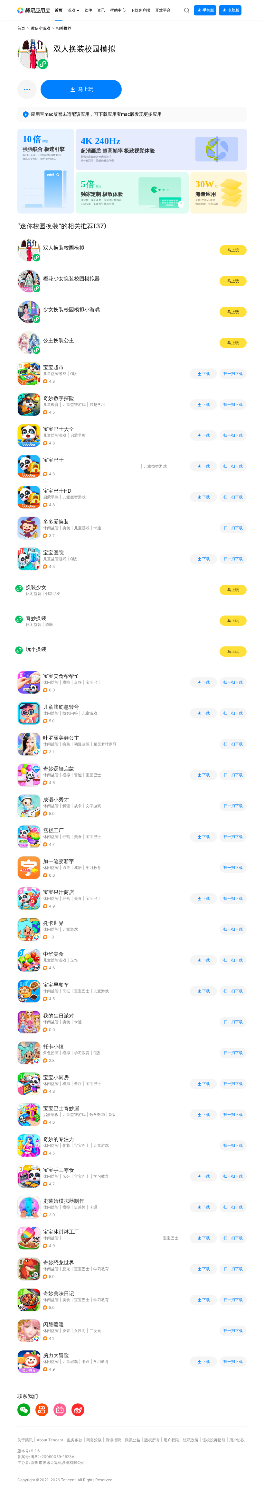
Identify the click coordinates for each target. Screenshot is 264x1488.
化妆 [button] (66, 1145)
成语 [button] (78, 867)
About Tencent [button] (50, 1440)
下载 (206, 373)
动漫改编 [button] (82, 744)
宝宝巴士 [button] (93, 682)
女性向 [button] (80, 1330)
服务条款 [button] (74, 1440)
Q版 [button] (96, 1052)
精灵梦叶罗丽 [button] (105, 744)
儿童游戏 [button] (82, 527)
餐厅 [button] (78, 1083)
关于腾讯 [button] (25, 1440)
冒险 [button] (78, 774)
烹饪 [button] (78, 682)
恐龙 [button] (66, 1268)
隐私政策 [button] (190, 1440)
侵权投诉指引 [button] (213, 1440)
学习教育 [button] (93, 867)
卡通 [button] (97, 527)
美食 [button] (78, 836)
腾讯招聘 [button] (113, 1440)
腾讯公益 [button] (132, 1440)
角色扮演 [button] (51, 1052)
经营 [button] (66, 836)
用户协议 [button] (237, 1440)
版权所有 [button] (152, 1440)
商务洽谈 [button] (94, 1440)
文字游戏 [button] (93, 805)
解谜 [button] (66, 805)
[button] (33, 10)
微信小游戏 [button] (40, 28)
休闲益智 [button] (51, 527)
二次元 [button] (95, 1330)
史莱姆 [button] (80, 1207)
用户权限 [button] (171, 1440)
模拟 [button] (66, 682)
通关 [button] (66, 867)
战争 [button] (78, 805)
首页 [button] (21, 28)
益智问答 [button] (70, 713)
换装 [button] (66, 527)
